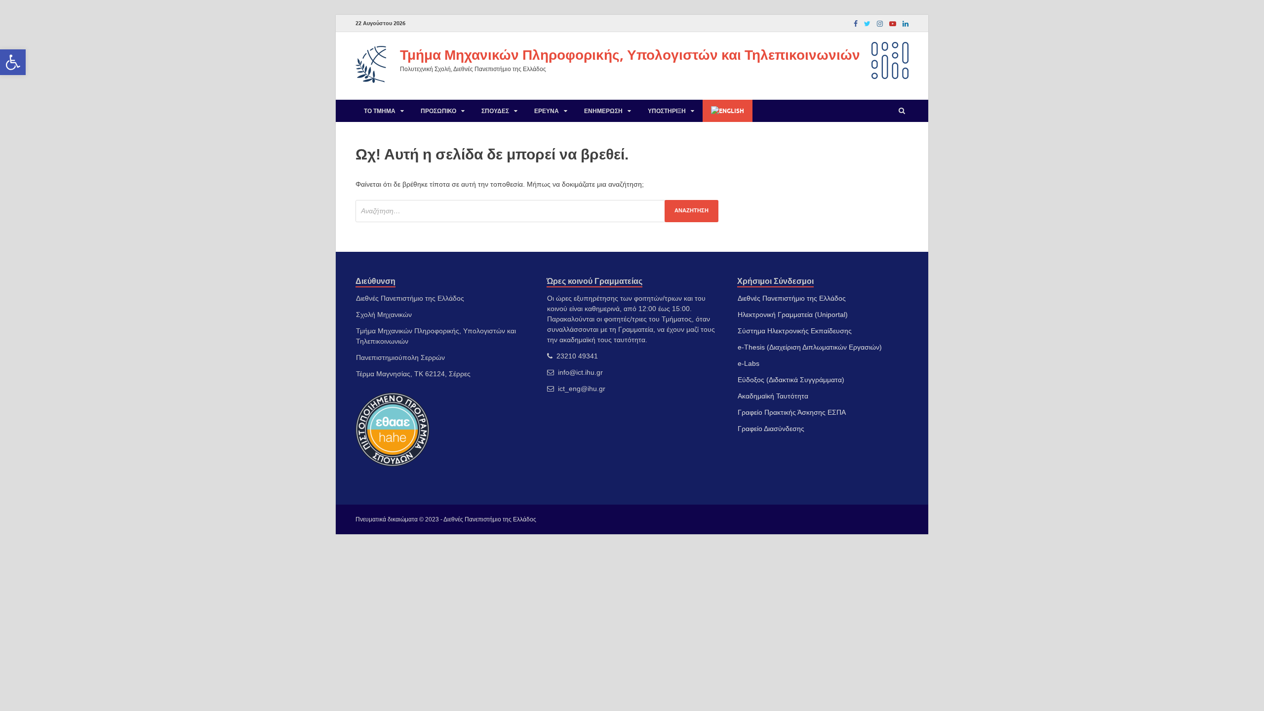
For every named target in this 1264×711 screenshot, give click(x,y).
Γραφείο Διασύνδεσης (771, 429)
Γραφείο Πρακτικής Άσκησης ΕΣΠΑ (792, 412)
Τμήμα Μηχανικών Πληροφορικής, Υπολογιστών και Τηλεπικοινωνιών (630, 54)
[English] (727, 111)
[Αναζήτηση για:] (537, 211)
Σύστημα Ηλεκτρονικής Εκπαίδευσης (795, 331)
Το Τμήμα (379, 111)
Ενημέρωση (603, 111)
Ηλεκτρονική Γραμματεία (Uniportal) (793, 314)
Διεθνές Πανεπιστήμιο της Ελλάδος (792, 298)
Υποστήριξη (667, 111)
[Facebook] (855, 24)
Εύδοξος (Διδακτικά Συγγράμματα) (791, 380)
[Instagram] (879, 24)
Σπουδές (495, 111)
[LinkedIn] (905, 24)
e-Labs (748, 363)
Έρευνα (546, 111)
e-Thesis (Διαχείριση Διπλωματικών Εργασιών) (810, 347)
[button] (13, 62)
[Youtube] (893, 24)
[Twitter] (867, 24)
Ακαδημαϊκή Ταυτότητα (773, 396)
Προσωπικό (438, 111)
